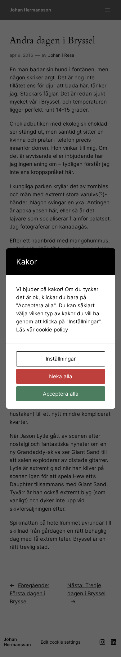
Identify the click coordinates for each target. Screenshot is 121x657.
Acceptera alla (60, 394)
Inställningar (61, 359)
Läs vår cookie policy (42, 329)
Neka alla (60, 376)
